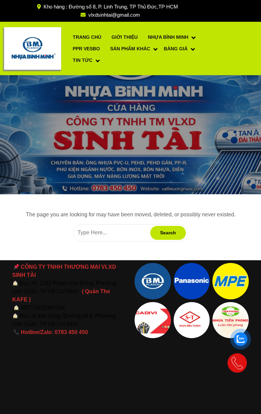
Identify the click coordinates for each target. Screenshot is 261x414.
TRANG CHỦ (87, 37)
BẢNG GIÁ (176, 48)
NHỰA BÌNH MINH (168, 37)
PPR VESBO (86, 48)
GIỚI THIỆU (124, 37)
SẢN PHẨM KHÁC (130, 48)
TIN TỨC (82, 60)
